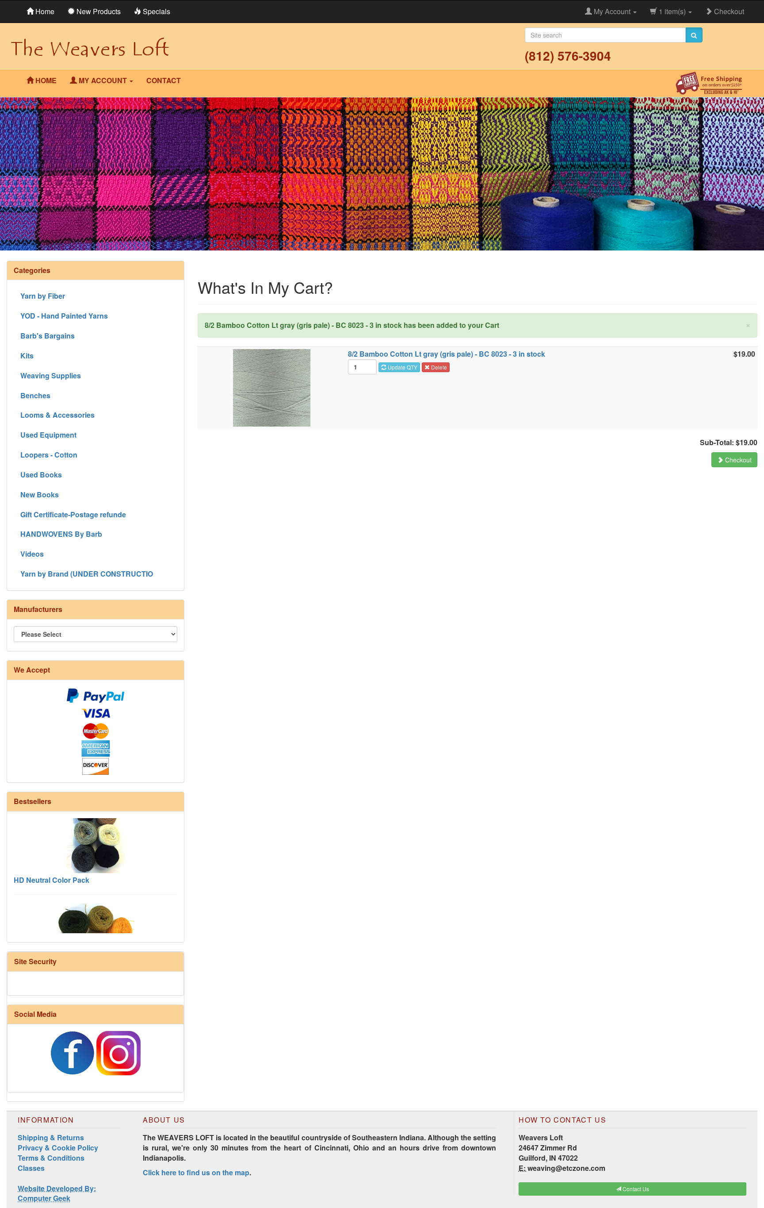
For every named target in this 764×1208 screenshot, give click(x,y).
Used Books (41, 474)
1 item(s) (672, 11)
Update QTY (401, 367)
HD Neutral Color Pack (51, 860)
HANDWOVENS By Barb (61, 534)
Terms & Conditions (51, 1158)
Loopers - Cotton (48, 455)
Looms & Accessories (57, 415)
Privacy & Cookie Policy (58, 1148)
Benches (35, 395)
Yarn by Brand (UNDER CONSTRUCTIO (86, 574)
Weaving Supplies (50, 375)
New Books (39, 494)
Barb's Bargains (47, 336)
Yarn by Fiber (42, 296)
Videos (32, 554)
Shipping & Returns (51, 1137)
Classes (31, 1168)
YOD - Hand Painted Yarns (64, 316)
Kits (27, 355)
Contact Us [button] (635, 1189)
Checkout (728, 11)
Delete (438, 367)
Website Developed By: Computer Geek (57, 1193)
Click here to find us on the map (196, 1172)
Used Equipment (48, 435)
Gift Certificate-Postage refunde (73, 514)
